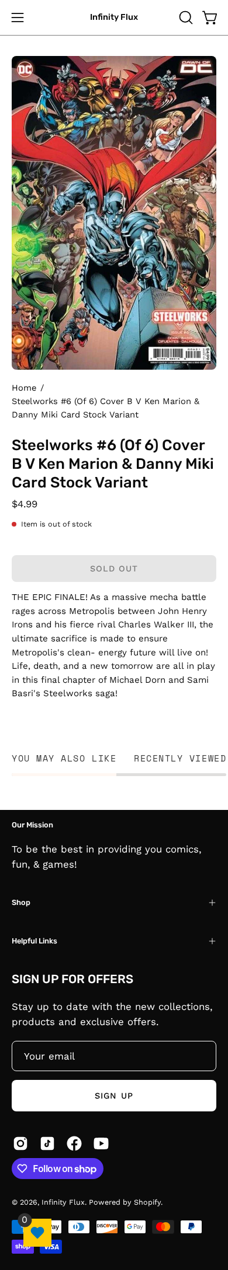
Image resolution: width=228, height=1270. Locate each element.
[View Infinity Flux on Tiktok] (47, 1143)
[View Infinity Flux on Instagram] (20, 1143)
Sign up (114, 1095)
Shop (21, 902)
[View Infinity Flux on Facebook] (74, 1143)
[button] (185, 17)
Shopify (147, 1202)
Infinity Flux (114, 17)
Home (24, 388)
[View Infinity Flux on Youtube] (101, 1143)
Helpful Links (34, 940)
